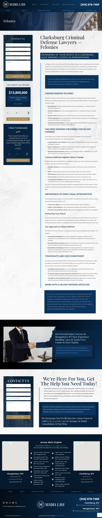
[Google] (16, 503)
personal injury (44, 10)
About (22, 491)
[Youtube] (13, 503)
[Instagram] (10, 503)
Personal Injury (38, 491)
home (8, 10)
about (24, 10)
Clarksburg (53, 445)
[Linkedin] (4, 503)
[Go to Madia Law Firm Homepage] (14, 4)
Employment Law (57, 491)
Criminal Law (76, 491)
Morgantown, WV (15, 473)
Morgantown (62, 445)
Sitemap (91, 491)
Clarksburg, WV (86, 473)
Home (10, 491)
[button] (7, 113)
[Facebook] (7, 503)
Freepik (20, 515)
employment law (68, 10)
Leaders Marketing (59, 515)
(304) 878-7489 (89, 4)
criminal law (91, 10)
